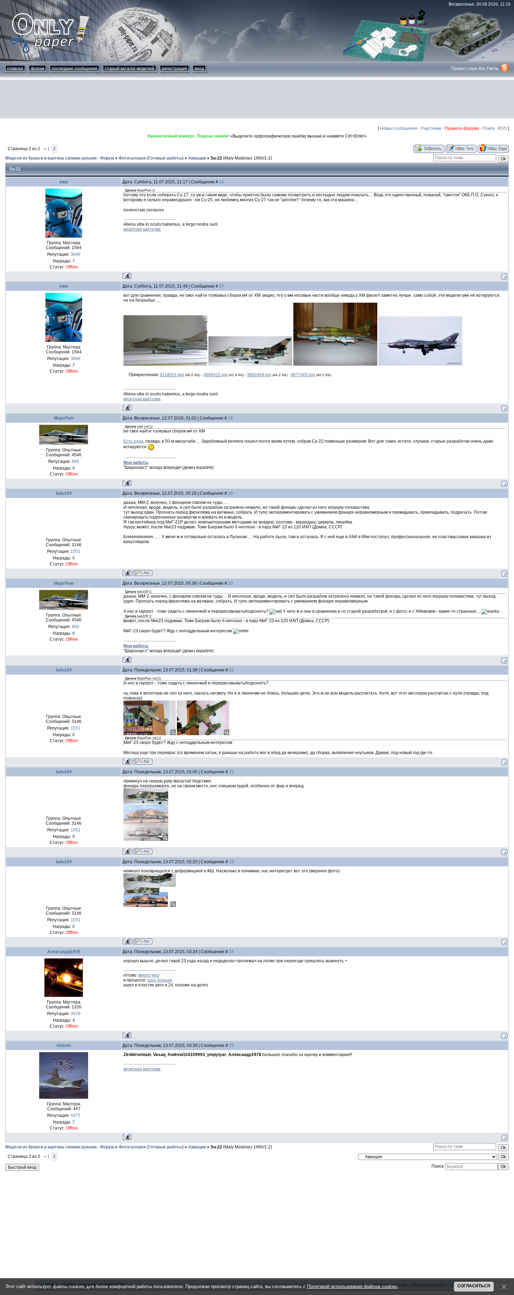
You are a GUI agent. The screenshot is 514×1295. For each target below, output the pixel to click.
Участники (431, 128)
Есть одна (133, 441)
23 (231, 861)
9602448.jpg (259, 374)
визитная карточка (141, 229)
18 (230, 418)
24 (231, 951)
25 (231, 1045)
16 (221, 182)
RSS (502, 128)
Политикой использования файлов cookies (352, 1286)
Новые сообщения (398, 128)
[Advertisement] (257, 99)
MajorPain (64, 418)
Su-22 (216, 158)
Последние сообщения (74, 68)
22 (231, 771)
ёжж (63, 182)
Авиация (197, 158)
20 (230, 583)
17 (221, 286)
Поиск (488, 128)
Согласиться (473, 1285)
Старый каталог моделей (129, 68)
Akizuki (63, 1045)
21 (231, 670)
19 (230, 493)
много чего (148, 975)
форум (37, 68)
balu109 (64, 493)
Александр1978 (63, 951)
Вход (199, 68)
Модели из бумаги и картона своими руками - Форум (59, 158)
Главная (15, 68)
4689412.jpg (216, 374)
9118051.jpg (172, 374)
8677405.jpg (303, 374)
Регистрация (174, 68)
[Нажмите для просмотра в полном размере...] (165, 364)
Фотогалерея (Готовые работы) (151, 158)
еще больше (160, 980)
